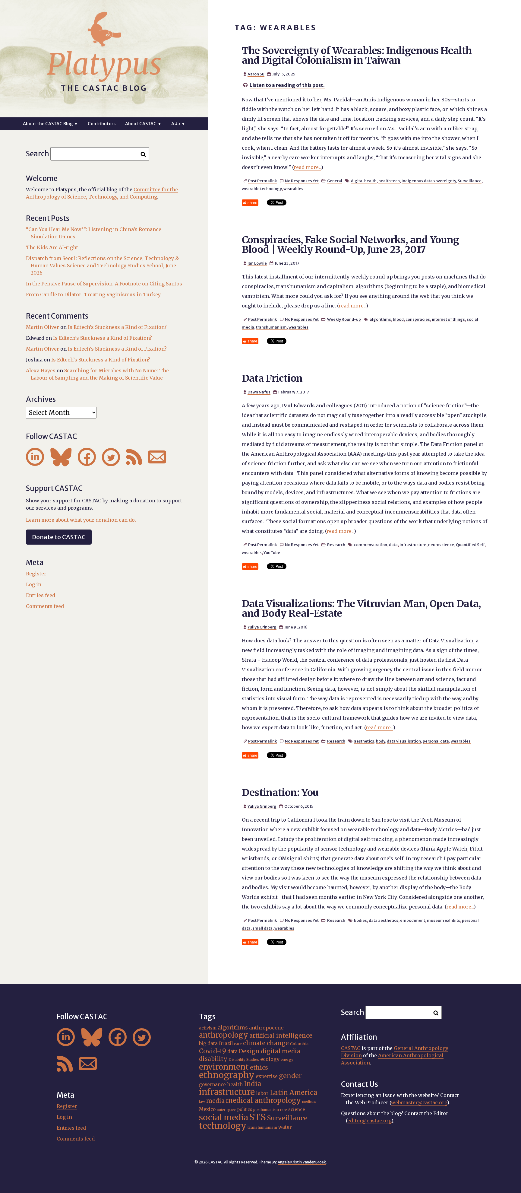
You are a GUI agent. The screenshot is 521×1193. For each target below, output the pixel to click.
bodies (360, 920)
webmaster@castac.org (419, 1102)
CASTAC (350, 1048)
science (296, 1109)
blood (398, 319)
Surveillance (470, 180)
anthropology (223, 1035)
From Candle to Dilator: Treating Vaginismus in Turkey (93, 294)
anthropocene (266, 1028)
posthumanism (266, 1110)
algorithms (380, 319)
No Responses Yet (302, 180)
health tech (389, 180)
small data (262, 928)
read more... (307, 167)
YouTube (272, 552)
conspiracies (418, 319)
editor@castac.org (369, 1121)
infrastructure (412, 544)
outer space (226, 1110)
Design (249, 1051)
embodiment (412, 920)
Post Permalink (262, 180)
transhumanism (271, 327)
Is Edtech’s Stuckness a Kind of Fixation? (117, 327)
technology (222, 1125)
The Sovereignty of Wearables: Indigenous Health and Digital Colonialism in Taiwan (357, 55)
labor (262, 1093)
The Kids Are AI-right (52, 247)
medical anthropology (263, 1100)
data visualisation (404, 741)
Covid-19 (212, 1051)
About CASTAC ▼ (143, 123)
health (235, 1084)
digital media (280, 1051)
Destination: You (280, 793)
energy (287, 1060)
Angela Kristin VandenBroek (302, 1162)
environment (224, 1067)
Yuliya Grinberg (262, 627)
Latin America (293, 1092)
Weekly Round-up (344, 319)
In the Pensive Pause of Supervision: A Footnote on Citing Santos (104, 284)
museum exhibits (443, 920)
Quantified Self (470, 544)
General (334, 180)
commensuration (370, 544)
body (380, 741)
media (215, 1100)
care (238, 1044)
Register (36, 574)
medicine (309, 1102)
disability (213, 1058)
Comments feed (45, 606)
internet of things (448, 319)
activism (207, 1028)
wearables (293, 188)
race (283, 1110)
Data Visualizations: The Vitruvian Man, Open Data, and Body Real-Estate (361, 608)
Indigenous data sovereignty (429, 180)
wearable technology (262, 188)
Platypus (104, 64)
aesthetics (364, 741)
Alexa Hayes (40, 370)
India (252, 1084)
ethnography (226, 1075)
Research (336, 544)
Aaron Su (256, 74)
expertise (267, 1076)
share (252, 202)
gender (290, 1076)
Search (37, 153)
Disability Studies (244, 1060)
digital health (364, 180)
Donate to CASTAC (59, 537)
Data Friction (272, 378)
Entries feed (40, 595)
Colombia (299, 1043)
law (202, 1101)
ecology (269, 1059)
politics (244, 1109)
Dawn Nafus (259, 392)
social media (223, 1117)
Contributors (101, 123)
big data (208, 1043)
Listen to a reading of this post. (287, 85)
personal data (436, 741)
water (285, 1127)
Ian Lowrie (257, 263)
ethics (259, 1067)
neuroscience (441, 544)
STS (257, 1117)
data (393, 544)
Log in (33, 584)
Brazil (226, 1043)
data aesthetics (383, 920)
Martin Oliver (42, 327)
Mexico (207, 1109)
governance (212, 1084)
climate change (266, 1043)
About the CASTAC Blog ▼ (50, 123)
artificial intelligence (280, 1035)
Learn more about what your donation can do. (81, 520)
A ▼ (178, 123)
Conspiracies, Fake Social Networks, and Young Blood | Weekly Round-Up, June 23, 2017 (350, 245)
